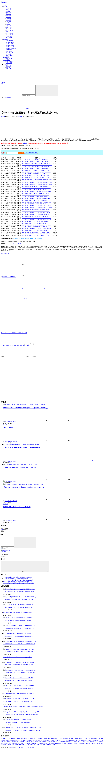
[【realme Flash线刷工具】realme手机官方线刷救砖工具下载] (18, 604)
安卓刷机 (20, 116)
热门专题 (8, 66)
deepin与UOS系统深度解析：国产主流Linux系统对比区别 (17, 581)
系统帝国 (11, 747)
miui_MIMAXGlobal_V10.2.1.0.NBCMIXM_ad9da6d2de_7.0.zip (37, 165)
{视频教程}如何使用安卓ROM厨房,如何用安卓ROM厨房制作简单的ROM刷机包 (23, 706)
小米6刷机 (28, 741)
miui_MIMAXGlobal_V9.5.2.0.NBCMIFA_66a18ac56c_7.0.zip (36, 191)
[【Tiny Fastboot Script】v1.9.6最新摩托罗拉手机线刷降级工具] (19, 617)
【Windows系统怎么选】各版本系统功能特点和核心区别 (17, 578)
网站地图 (21, 747)
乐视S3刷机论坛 (14, 741)
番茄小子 (3, 116)
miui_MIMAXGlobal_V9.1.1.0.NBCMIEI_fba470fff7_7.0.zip (36, 198)
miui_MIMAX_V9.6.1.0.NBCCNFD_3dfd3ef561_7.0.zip (35, 186)
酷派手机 (8, 9)
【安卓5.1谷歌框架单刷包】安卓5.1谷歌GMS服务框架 (16, 722)
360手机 (8, 11)
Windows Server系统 (11, 48)
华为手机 (8, 28)
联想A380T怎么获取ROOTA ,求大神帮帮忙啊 (16, 507)
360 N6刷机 (51, 740)
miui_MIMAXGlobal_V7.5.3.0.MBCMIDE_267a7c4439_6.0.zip (37, 184)
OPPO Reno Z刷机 (31, 740)
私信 (47, 571)
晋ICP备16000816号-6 (28, 747)
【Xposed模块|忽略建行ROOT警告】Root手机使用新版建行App (19, 599)
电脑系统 (5, 39)
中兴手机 (8, 25)
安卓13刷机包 (15, 744)
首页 (4, 5)
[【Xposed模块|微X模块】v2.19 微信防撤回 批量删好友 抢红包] (19, 589)
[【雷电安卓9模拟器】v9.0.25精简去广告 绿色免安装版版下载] (19, 625)
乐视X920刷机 (6, 741)
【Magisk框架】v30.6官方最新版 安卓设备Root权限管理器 (17, 577)
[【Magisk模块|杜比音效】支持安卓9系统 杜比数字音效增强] (18, 649)
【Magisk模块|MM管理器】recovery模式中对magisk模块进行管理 (19, 672)
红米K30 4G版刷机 (6, 744)
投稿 (2, 84)
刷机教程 (38, 740)
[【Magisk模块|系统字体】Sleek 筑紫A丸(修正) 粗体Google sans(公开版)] (21, 712)
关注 (23, 571)
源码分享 (8, 69)
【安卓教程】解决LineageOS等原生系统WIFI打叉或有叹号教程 (19, 644)
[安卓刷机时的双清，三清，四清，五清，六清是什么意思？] (18, 698)
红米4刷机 (26, 743)
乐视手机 (8, 8)
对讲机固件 (9, 63)
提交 (2, 531)
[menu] (1, 1)
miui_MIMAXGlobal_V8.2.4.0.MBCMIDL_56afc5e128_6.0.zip (36, 205)
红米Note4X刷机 (44, 744)
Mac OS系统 (9, 51)
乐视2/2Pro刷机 (19, 743)
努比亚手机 (9, 27)
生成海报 (24, 298)
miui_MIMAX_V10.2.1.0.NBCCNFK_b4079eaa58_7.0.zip (35, 166)
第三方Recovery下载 (6, 738)
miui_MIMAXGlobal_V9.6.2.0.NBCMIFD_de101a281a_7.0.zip (36, 172)
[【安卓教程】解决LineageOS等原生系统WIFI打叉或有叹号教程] (19, 641)
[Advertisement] (43, 127)
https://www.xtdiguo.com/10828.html (14, 243)
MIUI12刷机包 (34, 741)
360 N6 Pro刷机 (5, 740)
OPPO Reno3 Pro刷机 (79, 740)
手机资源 (5, 31)
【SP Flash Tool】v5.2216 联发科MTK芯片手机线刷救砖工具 (18, 688)
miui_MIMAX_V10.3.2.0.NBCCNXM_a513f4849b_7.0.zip (35, 159)
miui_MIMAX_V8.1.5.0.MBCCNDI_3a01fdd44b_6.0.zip (35, 216)
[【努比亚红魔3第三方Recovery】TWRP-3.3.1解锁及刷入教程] (19, 444)
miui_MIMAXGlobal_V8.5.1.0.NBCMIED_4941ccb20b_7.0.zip (37, 202)
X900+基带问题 (8, 427)
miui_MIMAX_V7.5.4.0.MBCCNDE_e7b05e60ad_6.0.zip (35, 175)
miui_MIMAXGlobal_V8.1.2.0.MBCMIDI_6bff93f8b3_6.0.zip (36, 225)
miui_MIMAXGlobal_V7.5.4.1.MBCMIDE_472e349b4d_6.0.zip (37, 182)
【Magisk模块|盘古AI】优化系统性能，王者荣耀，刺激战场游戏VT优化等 (21, 730)
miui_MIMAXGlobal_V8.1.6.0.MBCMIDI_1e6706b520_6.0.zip (36, 214)
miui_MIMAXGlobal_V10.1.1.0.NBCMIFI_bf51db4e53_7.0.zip (36, 168)
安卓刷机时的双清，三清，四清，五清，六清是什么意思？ (18, 701)
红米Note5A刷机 (81, 743)
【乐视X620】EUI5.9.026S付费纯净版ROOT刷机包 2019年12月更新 (23, 487)
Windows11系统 (10, 46)
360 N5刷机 (36, 744)
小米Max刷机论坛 (5, 253)
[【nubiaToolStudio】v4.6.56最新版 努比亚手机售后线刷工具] (18, 633)
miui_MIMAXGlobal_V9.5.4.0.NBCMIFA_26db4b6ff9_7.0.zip (36, 188)
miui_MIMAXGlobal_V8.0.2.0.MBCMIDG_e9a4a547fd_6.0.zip (37, 228)
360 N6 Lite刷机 (58, 741)
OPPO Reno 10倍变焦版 (60, 740)
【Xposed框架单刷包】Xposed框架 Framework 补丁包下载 (17, 680)
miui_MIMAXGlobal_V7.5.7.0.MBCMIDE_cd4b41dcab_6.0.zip (37, 179)
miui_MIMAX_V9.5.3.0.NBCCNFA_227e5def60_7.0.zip (35, 189)
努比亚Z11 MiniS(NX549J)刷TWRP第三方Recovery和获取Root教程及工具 (25, 408)
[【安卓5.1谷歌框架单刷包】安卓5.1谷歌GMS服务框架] (17, 719)
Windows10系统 (10, 45)
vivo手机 (8, 23)
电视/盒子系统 (9, 61)
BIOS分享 (8, 54)
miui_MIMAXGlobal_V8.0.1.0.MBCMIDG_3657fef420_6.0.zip (36, 234)
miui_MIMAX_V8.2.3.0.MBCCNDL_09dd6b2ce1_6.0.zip (35, 209)
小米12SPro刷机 (41, 743)
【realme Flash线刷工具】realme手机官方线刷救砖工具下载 (17, 607)
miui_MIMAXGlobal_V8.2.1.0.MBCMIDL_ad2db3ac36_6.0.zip (37, 212)
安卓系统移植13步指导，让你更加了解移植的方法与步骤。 (18, 612)
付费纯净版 (26, 738)
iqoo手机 (8, 24)
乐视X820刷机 (53, 738)
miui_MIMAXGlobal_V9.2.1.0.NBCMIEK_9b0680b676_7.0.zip (37, 196)
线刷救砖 (13, 738)
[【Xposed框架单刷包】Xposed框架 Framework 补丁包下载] (18, 678)
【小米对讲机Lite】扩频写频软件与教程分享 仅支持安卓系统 (18, 583)
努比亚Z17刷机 (50, 741)
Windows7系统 (9, 43)
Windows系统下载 (85, 738)
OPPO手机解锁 (42, 741)
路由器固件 (9, 58)
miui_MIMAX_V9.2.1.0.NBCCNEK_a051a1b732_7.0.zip (35, 195)
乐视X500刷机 (69, 738)
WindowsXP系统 (10, 42)
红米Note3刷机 (82, 741)
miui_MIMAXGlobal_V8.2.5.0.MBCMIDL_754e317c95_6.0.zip (37, 203)
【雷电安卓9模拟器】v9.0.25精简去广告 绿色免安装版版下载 (18, 628)
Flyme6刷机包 (95, 740)
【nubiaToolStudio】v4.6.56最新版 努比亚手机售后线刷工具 (18, 636)
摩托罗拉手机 (9, 30)
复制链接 (31, 116)
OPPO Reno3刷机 (22, 740)
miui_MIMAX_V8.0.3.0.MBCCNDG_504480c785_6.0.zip (35, 230)
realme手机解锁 (38, 738)
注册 (4, 82)
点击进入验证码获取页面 (31, 153)
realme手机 (8, 21)
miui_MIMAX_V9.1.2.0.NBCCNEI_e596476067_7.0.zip (35, 200)
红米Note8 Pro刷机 (90, 743)
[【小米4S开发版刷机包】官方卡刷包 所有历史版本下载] (17, 464)
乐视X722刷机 (12, 743)
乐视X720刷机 (93, 738)
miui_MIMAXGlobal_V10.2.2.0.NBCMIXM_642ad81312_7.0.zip (37, 161)
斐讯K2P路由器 (97, 741)
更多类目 (5, 64)
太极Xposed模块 (70, 740)
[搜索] (46, 90)
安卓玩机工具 (9, 34)
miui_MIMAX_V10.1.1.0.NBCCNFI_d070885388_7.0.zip (35, 170)
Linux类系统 (9, 49)
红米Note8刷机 (51, 744)
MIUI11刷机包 (89, 741)
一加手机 (8, 20)
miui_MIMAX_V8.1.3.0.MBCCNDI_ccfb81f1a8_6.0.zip (35, 223)
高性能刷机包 (65, 741)
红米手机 (8, 14)
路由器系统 (6, 57)
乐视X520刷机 (88, 740)
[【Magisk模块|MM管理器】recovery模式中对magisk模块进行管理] (19, 670)
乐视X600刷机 (77, 738)
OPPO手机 (8, 18)
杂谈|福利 (8, 67)
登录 (2, 82)
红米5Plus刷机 (73, 743)
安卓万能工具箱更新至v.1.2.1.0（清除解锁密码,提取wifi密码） (18, 693)
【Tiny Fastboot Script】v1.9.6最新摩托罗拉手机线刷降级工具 (18, 620)
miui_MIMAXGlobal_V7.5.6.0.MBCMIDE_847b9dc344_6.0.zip (37, 181)
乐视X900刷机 (19, 738)
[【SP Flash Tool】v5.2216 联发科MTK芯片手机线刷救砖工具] (18, 685)
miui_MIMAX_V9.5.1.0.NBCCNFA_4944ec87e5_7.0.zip (35, 193)
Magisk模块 (9, 36)
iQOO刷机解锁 (32, 743)
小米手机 (8, 12)
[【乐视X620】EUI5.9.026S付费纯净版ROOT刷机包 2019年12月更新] (20, 484)
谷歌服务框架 (22, 741)
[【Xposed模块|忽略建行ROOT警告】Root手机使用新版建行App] (19, 596)
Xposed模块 (9, 37)
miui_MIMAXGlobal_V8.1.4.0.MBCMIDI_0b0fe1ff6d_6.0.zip (36, 218)
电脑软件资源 (9, 40)
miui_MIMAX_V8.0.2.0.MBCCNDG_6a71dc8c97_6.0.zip (35, 232)
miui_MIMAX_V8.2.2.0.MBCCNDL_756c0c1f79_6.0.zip (35, 211)
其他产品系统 (6, 60)
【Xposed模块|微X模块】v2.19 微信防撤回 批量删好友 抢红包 (18, 591)
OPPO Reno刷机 (14, 740)
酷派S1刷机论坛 (23, 744)
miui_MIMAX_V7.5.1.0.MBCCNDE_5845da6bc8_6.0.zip (35, 177)
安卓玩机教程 (9, 33)
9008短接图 (32, 738)
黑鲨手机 (8, 15)
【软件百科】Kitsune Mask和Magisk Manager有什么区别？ (17, 657)
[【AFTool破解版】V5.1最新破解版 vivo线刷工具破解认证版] (18, 662)
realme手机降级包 (61, 738)
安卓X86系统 (9, 52)
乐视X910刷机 (48, 743)
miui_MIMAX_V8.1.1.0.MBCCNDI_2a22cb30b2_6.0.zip (35, 226)
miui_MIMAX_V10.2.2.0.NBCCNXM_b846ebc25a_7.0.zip (36, 163)
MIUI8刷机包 (30, 744)
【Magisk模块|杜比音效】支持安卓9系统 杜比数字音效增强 (18, 651)
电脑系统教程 (9, 55)
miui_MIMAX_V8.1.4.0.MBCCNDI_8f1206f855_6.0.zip (35, 221)
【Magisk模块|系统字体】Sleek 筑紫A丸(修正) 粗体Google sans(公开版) (20, 714)
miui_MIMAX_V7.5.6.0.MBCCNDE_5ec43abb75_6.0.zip (35, 173)
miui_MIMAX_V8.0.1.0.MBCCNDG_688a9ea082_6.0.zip (35, 235)
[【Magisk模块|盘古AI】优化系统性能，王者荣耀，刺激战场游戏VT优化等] (22, 727)
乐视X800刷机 (46, 738)
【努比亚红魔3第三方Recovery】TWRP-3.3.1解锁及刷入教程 (21, 447)
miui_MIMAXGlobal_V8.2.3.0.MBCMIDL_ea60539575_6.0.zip (37, 207)
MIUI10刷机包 (44, 740)
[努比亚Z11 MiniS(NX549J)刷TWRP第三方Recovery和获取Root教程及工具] (22, 404)
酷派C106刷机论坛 (56, 743)
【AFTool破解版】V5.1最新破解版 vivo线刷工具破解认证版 (18, 664)
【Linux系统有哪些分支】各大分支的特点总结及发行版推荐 (18, 580)
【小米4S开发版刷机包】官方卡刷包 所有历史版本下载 (19, 467)
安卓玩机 (5, 6)
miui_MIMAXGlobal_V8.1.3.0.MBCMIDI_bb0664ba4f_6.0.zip (36, 219)
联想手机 (8, 17)
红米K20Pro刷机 (66, 743)
